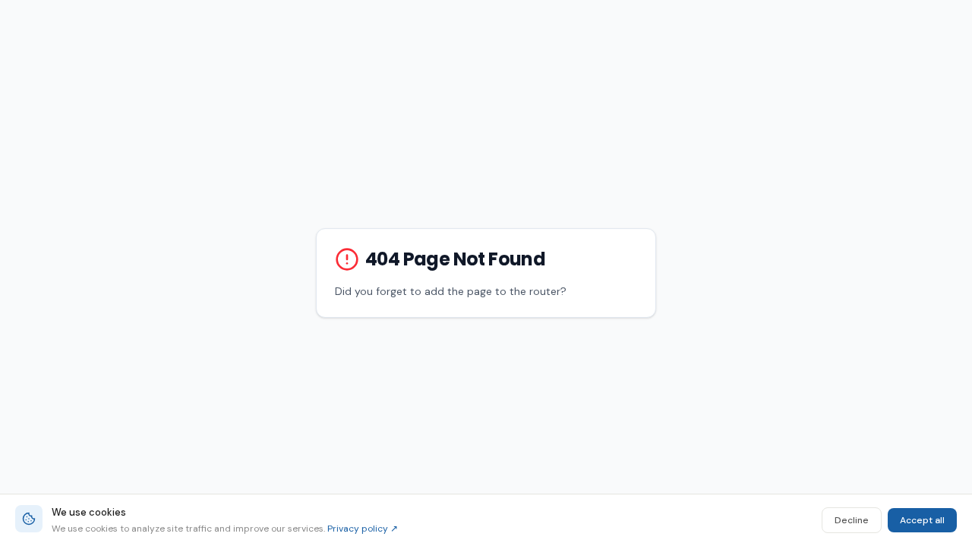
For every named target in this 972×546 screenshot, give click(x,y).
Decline (852, 520)
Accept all (922, 520)
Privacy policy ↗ (362, 528)
